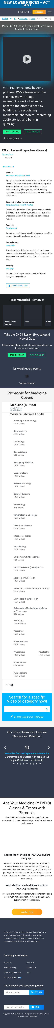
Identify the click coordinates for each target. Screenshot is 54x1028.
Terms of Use (22, 1016)
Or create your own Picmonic (28, 717)
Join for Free (27, 911)
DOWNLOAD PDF (14, 138)
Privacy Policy (44, 1014)
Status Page (33, 1016)
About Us (8, 962)
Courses (16, 19)
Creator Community (12, 972)
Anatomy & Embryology (24, 19)
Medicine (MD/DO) (5, 19)
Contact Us (31, 967)
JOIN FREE (39, 12)
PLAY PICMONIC (12, 132)
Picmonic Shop (10, 967)
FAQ (28, 972)
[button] (27, 839)
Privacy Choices (11, 977)
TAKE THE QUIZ (33, 132)
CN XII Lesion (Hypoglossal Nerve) (45, 19)
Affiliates (31, 962)
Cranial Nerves (34, 19)
